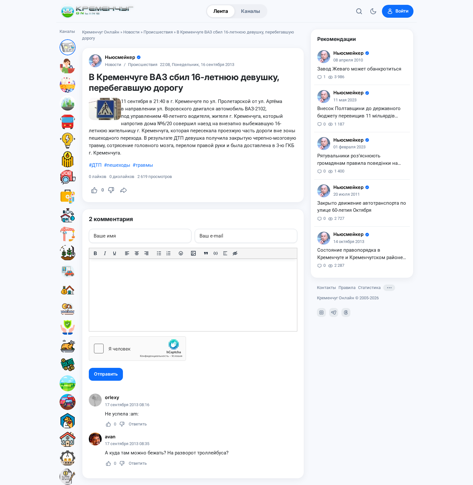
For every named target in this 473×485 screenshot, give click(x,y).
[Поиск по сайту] (359, 11)
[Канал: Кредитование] (68, 477)
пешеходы (118, 165)
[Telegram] (333, 312)
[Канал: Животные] (68, 421)
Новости (131, 32)
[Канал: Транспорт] (68, 122)
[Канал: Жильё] (68, 439)
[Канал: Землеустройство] (68, 383)
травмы (144, 165)
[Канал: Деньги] (68, 365)
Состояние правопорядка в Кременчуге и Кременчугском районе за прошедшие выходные (360, 254)
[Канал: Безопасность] (68, 327)
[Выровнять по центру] (137, 253)
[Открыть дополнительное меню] (389, 287)
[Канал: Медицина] (68, 197)
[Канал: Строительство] (68, 234)
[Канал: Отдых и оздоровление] (68, 309)
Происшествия (158, 32)
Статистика (369, 287)
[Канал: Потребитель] (68, 66)
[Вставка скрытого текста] (235, 253)
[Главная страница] (97, 11)
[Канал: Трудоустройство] (68, 178)
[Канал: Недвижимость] (68, 290)
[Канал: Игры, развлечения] (68, 85)
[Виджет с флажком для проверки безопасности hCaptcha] (137, 348)
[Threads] (345, 312)
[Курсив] (105, 253)
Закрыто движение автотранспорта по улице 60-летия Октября (361, 206)
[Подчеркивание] (114, 253)
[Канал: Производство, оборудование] (68, 458)
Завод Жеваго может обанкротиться (359, 69)
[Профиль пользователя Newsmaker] (95, 60)
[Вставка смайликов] (181, 253)
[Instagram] (321, 312)
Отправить (106, 374)
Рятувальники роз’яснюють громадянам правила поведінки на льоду (357, 160)
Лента (220, 11)
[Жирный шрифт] (95, 253)
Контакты (326, 287)
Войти (401, 11)
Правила (347, 287)
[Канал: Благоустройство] (68, 103)
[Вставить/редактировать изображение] (193, 253)
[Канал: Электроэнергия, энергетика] (68, 141)
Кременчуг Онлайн (100, 32)
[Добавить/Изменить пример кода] (215, 253)
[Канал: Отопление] (68, 159)
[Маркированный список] (159, 253)
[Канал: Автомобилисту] (68, 271)
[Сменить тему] (373, 11)
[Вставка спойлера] (225, 253)
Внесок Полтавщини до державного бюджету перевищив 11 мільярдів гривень (359, 113)
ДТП (97, 165)
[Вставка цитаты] (206, 253)
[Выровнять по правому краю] (146, 253)
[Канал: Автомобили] (68, 402)
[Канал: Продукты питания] (68, 346)
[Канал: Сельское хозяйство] (68, 253)
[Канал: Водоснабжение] (68, 215)
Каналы (250, 11)
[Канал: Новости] (68, 47)
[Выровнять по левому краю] (127, 253)
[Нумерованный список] (168, 253)
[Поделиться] (123, 190)
